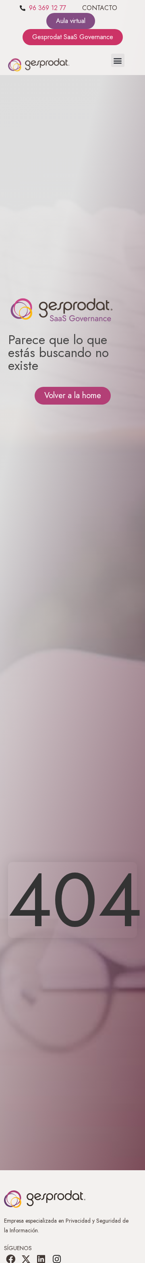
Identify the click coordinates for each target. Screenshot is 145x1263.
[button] (117, 60)
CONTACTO (99, 8)
